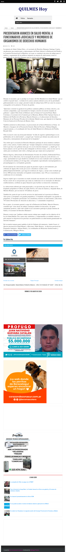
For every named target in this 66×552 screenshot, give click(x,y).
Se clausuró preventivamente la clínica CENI (22, 496)
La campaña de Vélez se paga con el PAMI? (21, 482)
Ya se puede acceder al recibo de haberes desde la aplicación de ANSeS (29, 503)
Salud (13, 46)
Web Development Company (16, 550)
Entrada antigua (59, 280)
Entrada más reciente (8, 280)
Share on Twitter (26, 234)
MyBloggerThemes (34, 550)
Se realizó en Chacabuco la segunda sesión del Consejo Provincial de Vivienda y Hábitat (34, 511)
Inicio (2, 1)
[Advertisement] (33, 308)
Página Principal (34, 280)
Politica (23, 18)
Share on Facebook (12, 234)
